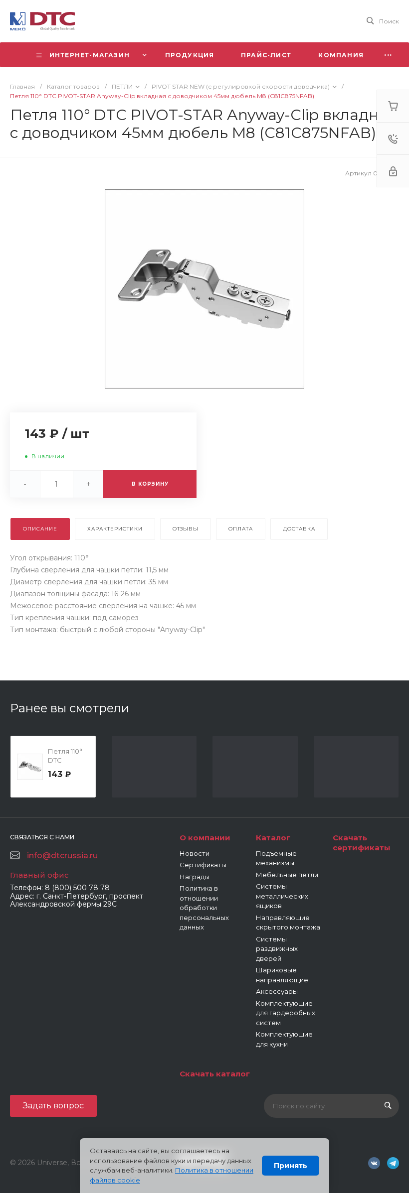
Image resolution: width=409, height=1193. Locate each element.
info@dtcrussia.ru (62, 855)
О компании (205, 837)
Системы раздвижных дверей (277, 948)
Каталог (273, 837)
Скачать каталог (215, 1073)
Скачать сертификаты (362, 842)
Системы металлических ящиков (282, 896)
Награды (194, 877)
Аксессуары (277, 991)
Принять (290, 1165)
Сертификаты (203, 865)
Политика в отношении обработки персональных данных (204, 907)
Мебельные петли (287, 875)
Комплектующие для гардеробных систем (285, 1013)
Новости (194, 853)
